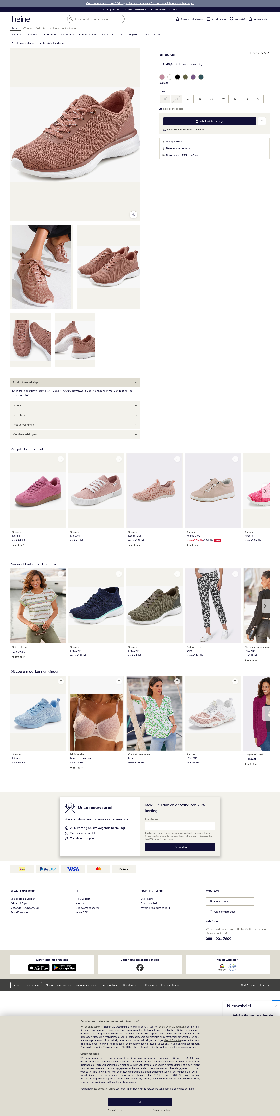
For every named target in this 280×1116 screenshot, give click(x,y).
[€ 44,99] (96, 490)
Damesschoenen (88, 34)
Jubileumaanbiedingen (62, 28)
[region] (140, 1066)
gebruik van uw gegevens (172, 1026)
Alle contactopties (225, 911)
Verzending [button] (196, 64)
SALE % (40, 28)
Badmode (50, 34)
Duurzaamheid (149, 903)
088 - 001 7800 (218, 938)
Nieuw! (16, 34)
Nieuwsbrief (83, 898)
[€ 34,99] (38, 605)
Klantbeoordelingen (25, 434)
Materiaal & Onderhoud (24, 907)
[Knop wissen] (121, 19)
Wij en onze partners (91, 1026)
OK (140, 1101)
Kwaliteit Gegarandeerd (155, 907)
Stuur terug (20, 415)
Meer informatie (172, 1040)
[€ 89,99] (38, 490)
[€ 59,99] (154, 490)
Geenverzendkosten (87, 907)
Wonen (27, 28)
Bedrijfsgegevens (132, 985)
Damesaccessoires (113, 34)
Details (17, 405)
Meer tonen (169, 839)
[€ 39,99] (96, 605)
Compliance (151, 985)
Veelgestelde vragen (22, 898)
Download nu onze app (52, 959)
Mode (15, 28)
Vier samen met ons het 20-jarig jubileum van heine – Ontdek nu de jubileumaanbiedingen (140, 3)
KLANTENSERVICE (23, 891)
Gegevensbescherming (86, 985)
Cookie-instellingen (162, 1110)
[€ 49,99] (154, 605)
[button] (11, 43)
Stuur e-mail (221, 902)
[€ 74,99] (213, 605)
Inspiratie (134, 34)
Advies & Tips (18, 903)
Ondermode (67, 34)
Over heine (147, 898)
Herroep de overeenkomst (26, 985)
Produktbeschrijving (25, 382)
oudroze (163, 82)
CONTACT (213, 891)
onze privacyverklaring (103, 1088)
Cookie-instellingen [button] (171, 985)
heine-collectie (152, 34)
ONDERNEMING (152, 891)
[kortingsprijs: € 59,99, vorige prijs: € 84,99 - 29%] (213, 490)
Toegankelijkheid (110, 985)
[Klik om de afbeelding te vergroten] (133, 214)
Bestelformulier (19, 912)
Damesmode (32, 34)
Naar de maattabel (173, 109)
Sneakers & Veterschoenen (52, 43)
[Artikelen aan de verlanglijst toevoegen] (262, 121)
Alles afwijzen (115, 1110)
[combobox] (103, 19)
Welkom (80, 903)
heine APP (82, 912)
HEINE (80, 891)
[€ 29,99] (96, 713)
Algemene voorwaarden (58, 985)
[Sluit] (276, 1005)
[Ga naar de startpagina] (21, 18)
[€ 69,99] (38, 713)
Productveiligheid (23, 424)
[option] (162, 77)
